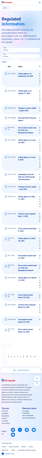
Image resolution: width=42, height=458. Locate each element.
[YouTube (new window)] (13, 435)
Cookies (31, 446)
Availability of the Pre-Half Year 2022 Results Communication (26, 177)
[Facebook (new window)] (13, 430)
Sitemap (23, 446)
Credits (13, 450)
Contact (4, 446)
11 (31, 357)
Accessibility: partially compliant (27, 450)
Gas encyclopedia (27, 415)
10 (27, 357)
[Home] (7, 2)
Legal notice (5, 450)
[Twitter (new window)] (20, 430)
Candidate (5, 413)
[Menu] (39, 2)
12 (34, 357)
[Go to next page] (5, 361)
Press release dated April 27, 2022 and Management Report (27, 267)
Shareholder (5, 416)
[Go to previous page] (4, 356)
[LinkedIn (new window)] (27, 430)
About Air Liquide (13, 446)
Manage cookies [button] (9, 453)
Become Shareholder (28, 418)
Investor (4, 418)
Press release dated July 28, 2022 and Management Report (27, 130)
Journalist (5, 421)
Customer (5, 411)
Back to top (37, 382)
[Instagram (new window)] (34, 430)
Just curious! (6, 423)
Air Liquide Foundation (26, 412)
